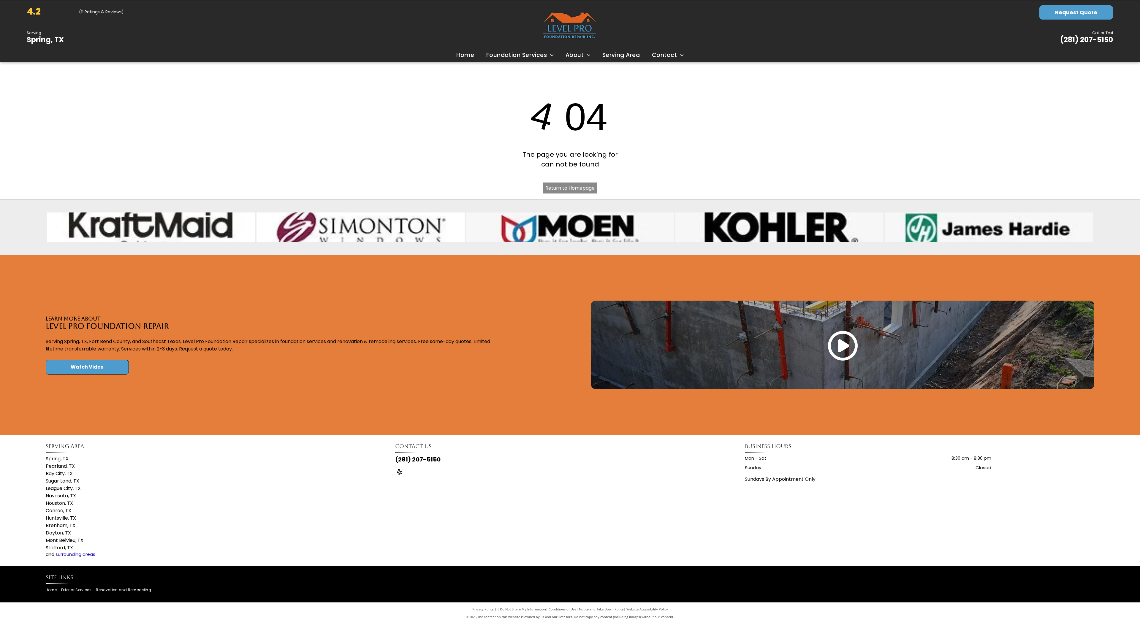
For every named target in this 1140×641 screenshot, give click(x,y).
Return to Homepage (570, 188)
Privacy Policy (483, 609)
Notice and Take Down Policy (601, 609)
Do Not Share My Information (523, 609)
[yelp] (399, 472)
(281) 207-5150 (1086, 40)
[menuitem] (465, 55)
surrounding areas (75, 554)
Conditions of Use (562, 609)
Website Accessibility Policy (647, 609)
